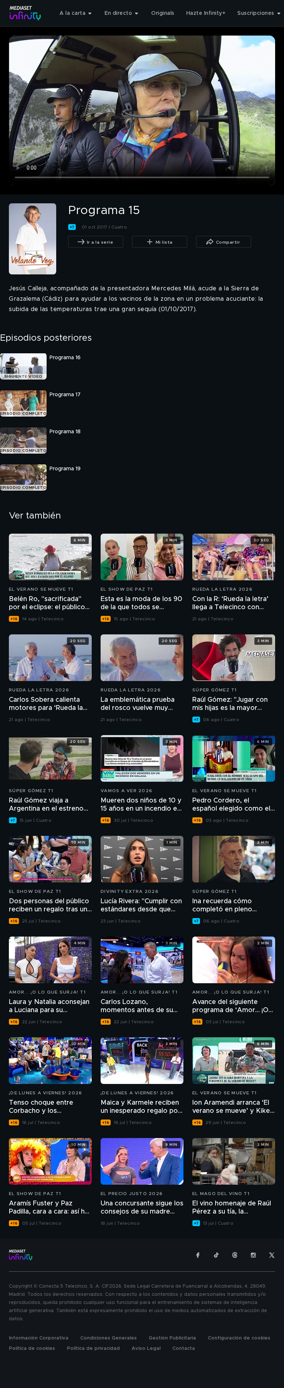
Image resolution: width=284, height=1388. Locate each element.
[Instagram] (253, 1255)
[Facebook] (198, 1255)
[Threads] (234, 1255)
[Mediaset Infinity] (25, 13)
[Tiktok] (216, 1255)
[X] (271, 1255)
